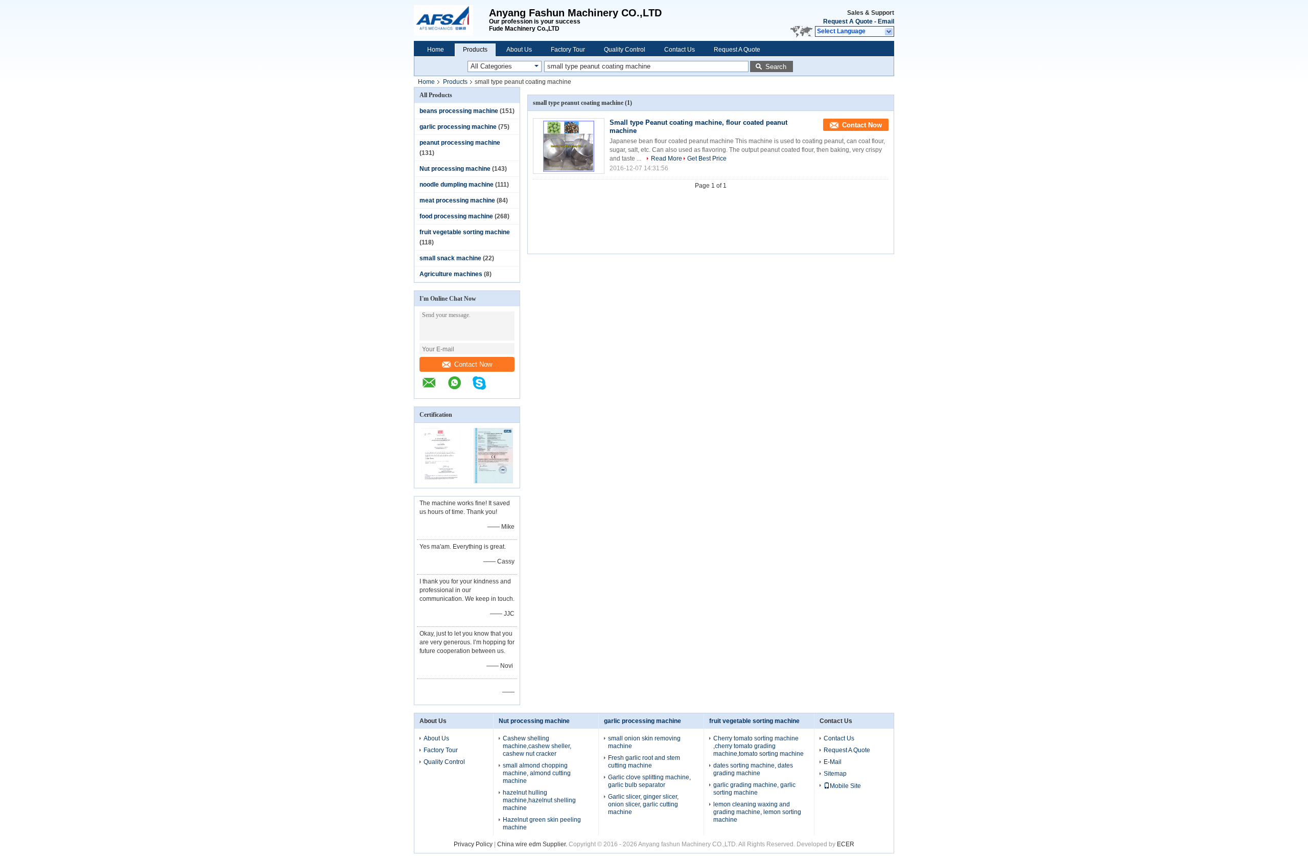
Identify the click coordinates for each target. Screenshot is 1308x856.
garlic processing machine (458, 126)
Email (886, 21)
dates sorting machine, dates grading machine (753, 769)
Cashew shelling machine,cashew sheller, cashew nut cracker (537, 746)
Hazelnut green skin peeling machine (542, 823)
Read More (666, 158)
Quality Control (624, 49)
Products (475, 49)
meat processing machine (457, 200)
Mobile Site (845, 786)
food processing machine (456, 216)
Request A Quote (848, 21)
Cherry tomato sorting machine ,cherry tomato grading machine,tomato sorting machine (758, 746)
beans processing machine (458, 111)
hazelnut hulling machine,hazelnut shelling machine (539, 800)
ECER (845, 844)
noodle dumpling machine (456, 184)
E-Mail (833, 761)
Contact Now (473, 364)
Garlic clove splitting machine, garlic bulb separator (649, 781)
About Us (519, 49)
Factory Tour (568, 49)
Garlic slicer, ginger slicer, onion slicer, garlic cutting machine (643, 804)
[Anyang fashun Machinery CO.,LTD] (451, 20)
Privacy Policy (473, 844)
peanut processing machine (459, 142)
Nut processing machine (455, 168)
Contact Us (679, 49)
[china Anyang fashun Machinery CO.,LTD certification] (440, 481)
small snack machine (450, 258)
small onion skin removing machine (644, 742)
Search (775, 67)
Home (435, 49)
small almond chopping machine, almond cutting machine (537, 773)
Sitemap (835, 773)
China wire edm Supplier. (533, 844)
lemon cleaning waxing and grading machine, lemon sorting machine (757, 812)
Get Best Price (707, 158)
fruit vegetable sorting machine (464, 232)
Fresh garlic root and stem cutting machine (644, 761)
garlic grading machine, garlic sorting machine (754, 788)
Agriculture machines (450, 274)
